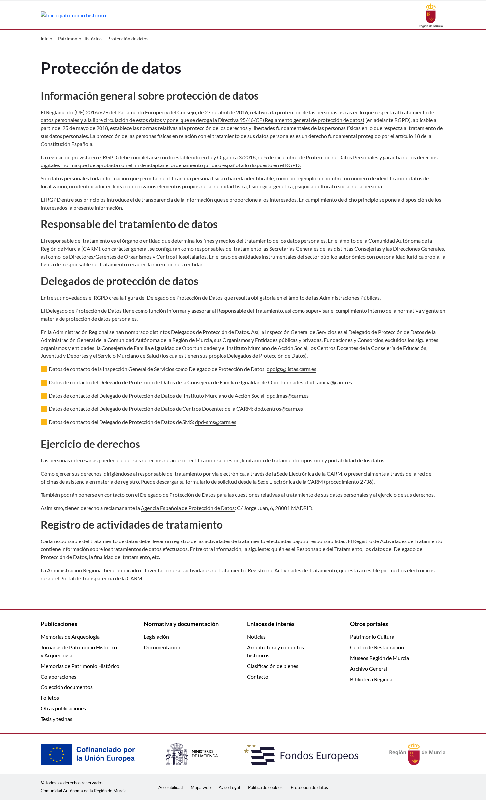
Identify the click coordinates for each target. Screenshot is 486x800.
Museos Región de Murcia (379, 658)
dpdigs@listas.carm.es (291, 369)
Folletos (50, 697)
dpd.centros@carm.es (278, 408)
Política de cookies (265, 787)
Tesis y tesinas (56, 719)
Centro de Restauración (377, 647)
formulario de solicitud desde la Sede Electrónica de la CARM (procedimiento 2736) (280, 481)
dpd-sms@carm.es (215, 422)
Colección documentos (67, 687)
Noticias (256, 637)
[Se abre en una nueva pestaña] (431, 15)
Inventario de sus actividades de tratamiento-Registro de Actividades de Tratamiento (241, 570)
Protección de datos (309, 787)
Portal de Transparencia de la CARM (101, 578)
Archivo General (368, 668)
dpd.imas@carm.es (288, 395)
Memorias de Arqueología (70, 637)
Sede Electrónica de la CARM (309, 473)
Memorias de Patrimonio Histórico (80, 666)
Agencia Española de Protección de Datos (188, 508)
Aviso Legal (229, 787)
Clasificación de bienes (272, 666)
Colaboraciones (58, 676)
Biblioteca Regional (372, 679)
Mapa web (201, 787)
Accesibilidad (170, 787)
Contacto (257, 676)
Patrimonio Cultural (373, 637)
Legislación (156, 637)
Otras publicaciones (63, 708)
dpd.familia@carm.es (328, 382)
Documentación (162, 647)
